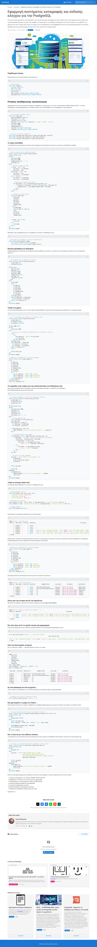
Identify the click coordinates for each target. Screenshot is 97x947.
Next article (54, 865)
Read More (20, 935)
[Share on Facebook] (42, 804)
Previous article (13, 865)
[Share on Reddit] (54, 804)
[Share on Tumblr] (50, 804)
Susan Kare (53, 878)
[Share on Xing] (59, 804)
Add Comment (84, 834)
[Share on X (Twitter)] (37, 804)
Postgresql (16, 7)
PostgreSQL (20, 911)
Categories (68, 2)
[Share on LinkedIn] (46, 804)
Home (10, 7)
